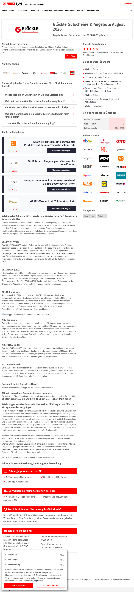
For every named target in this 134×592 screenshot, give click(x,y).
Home (4, 10)
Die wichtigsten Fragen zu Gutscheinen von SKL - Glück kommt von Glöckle (103, 89)
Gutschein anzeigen (61, 150)
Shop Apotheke (93, 10)
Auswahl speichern (51, 585)
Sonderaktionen (71, 579)
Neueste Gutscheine (121, 579)
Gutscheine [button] (22, 10)
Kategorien (47, 10)
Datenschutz (28, 580)
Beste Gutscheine (102, 579)
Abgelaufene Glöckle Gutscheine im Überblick (104, 73)
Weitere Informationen (94, 106)
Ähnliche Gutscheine (93, 95)
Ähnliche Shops (91, 69)
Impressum (38, 580)
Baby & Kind (89, 216)
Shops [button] (11, 10)
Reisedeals (58, 10)
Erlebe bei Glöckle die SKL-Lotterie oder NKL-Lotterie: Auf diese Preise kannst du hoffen (103, 82)
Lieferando (69, 10)
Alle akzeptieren (18, 585)
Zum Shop (71, 56)
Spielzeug (102, 216)
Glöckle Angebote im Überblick (97, 77)
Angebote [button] (35, 10)
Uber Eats (81, 10)
